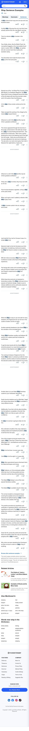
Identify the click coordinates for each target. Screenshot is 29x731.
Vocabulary (4, 672)
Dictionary (4, 660)
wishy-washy (4, 626)
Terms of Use (18, 674)
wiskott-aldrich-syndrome (19, 629)
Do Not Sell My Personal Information (14, 706)
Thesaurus (4, 663)
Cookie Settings (19, 672)
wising (17, 626)
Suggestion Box (19, 677)
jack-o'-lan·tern (5, 605)
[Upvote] (18, 24)
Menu (25, 2)
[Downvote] (23, 24)
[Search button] (25, 6)
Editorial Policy (18, 669)
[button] (20, 2)
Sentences (23, 17)
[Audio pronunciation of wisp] (2, 13)
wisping (3, 600)
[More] (27, 24)
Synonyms (14, 17)
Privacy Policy (18, 666)
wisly (2, 633)
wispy (16, 605)
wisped (17, 613)
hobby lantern (19, 602)
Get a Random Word (14, 690)
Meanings (5, 17)
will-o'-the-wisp (19, 610)
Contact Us (18, 663)
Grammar (4, 669)
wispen (3, 602)
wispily (17, 638)
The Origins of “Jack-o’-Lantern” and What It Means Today (19, 574)
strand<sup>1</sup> (6, 610)
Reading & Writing (6, 677)
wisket (3, 628)
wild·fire (17, 608)
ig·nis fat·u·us (4, 613)
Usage (3, 674)
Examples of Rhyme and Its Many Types (19, 585)
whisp (2, 608)
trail (16, 600)
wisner (17, 633)
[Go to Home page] (8, 2)
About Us (17, 660)
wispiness (4, 641)
